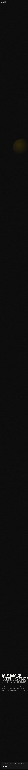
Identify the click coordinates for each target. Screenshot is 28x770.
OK (5, 766)
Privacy (23, 764)
